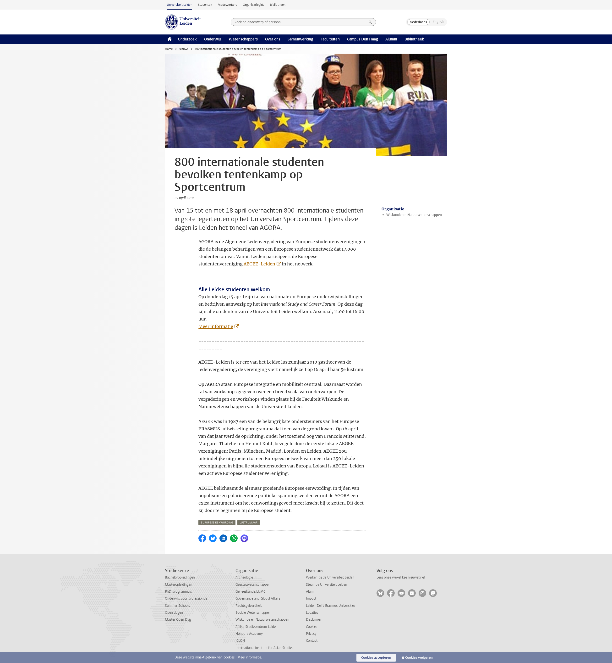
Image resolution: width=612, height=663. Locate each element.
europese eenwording (217, 522)
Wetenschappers (243, 39)
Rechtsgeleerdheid (248, 605)
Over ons (272, 39)
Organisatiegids (253, 5)
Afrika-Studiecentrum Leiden (256, 626)
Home (169, 49)
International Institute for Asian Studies (264, 648)
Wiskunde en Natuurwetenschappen (414, 215)
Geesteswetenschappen (252, 584)
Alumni (391, 39)
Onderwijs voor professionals (186, 598)
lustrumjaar (248, 522)
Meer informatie (215, 326)
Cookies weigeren (419, 657)
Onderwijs (212, 39)
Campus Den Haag (362, 39)
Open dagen (174, 612)
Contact (311, 640)
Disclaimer (313, 619)
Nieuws (183, 49)
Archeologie (244, 577)
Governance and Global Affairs (257, 598)
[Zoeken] (370, 22)
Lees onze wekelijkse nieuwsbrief (401, 577)
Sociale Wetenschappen (253, 612)
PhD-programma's (178, 591)
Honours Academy (249, 633)
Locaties (312, 612)
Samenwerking (300, 39)
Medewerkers (227, 5)
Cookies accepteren (376, 657)
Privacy (311, 633)
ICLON (240, 640)
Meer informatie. (249, 657)
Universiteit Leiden (179, 5)
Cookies (311, 626)
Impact (311, 598)
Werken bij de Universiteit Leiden (330, 577)
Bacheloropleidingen (180, 577)
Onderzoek (187, 39)
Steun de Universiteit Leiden (326, 584)
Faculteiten (330, 39)
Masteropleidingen (178, 584)
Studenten (205, 5)
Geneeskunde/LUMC (250, 591)
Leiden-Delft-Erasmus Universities (330, 605)
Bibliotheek (277, 5)
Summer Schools (177, 605)
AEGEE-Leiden (259, 264)
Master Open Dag (178, 619)
